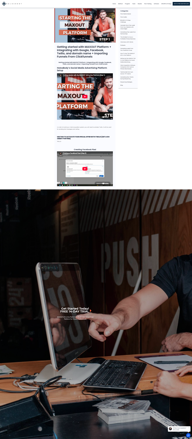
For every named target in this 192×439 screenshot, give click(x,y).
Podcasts (122, 45)
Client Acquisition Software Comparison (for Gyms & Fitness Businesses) (127, 67)
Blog (121, 85)
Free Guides (123, 17)
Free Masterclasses (125, 14)
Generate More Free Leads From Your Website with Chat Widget (127, 27)
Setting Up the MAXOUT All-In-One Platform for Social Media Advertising (128, 60)
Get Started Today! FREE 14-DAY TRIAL (74, 310)
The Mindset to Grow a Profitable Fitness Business (127, 38)
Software (156, 4)
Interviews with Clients (126, 42)
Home (114, 4)
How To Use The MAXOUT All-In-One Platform (127, 54)
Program (127, 4)
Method (120, 4)
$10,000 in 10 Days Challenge (125, 21)
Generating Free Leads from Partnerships (128, 33)
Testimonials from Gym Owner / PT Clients (126, 72)
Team (133, 4)
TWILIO (59, 141)
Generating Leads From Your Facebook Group (126, 49)
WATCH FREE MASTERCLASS (181, 4)
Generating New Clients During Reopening (126, 78)
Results (140, 4)
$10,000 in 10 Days (166, 4)
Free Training (147, 4)
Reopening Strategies (126, 82)
